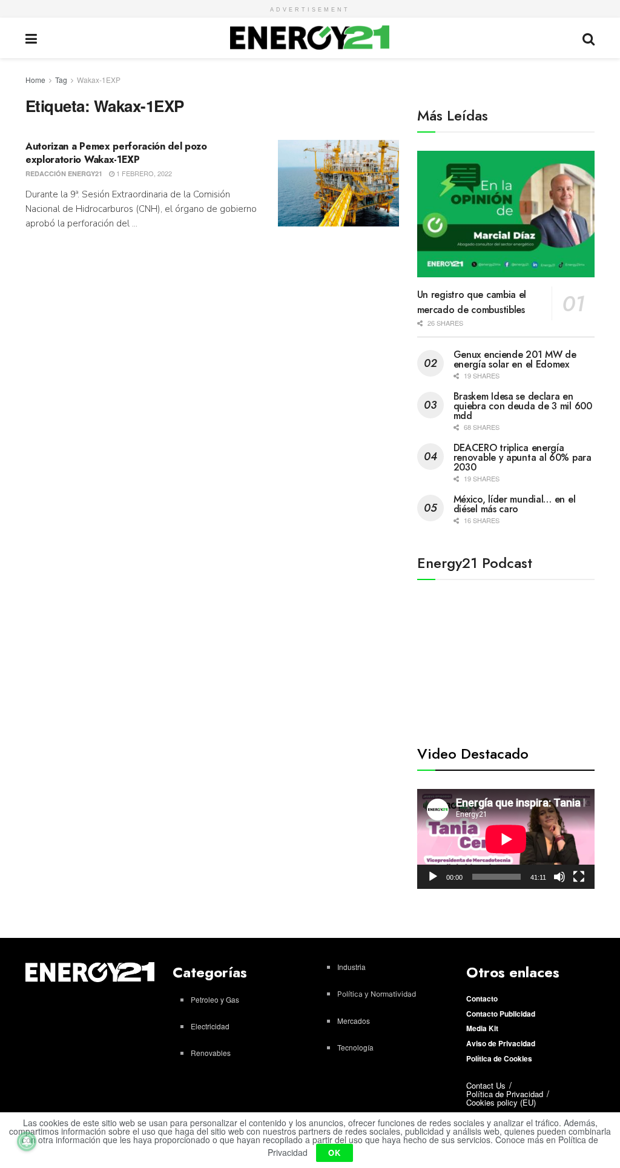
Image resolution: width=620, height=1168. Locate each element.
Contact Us (486, 1085)
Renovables (211, 1053)
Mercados (353, 1020)
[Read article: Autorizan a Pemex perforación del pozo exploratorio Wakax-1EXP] (338, 183)
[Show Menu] (31, 38)
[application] (506, 839)
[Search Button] (588, 38)
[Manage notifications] (26, 1141)
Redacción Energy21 (63, 173)
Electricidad (210, 1026)
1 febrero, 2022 (143, 173)
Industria (351, 967)
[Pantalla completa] (579, 877)
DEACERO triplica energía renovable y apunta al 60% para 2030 (522, 457)
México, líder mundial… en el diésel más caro (514, 504)
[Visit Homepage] (309, 37)
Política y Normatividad (376, 993)
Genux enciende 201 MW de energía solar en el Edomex (514, 359)
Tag (61, 79)
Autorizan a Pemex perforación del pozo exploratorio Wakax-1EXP (116, 153)
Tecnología (355, 1047)
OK (334, 1152)
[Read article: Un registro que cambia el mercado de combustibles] (506, 214)
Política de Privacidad (504, 1094)
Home (35, 79)
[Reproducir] (433, 877)
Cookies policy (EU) (501, 1102)
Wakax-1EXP (98, 79)
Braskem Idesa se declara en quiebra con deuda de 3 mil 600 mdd (522, 406)
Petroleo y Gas (215, 999)
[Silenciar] (559, 877)
